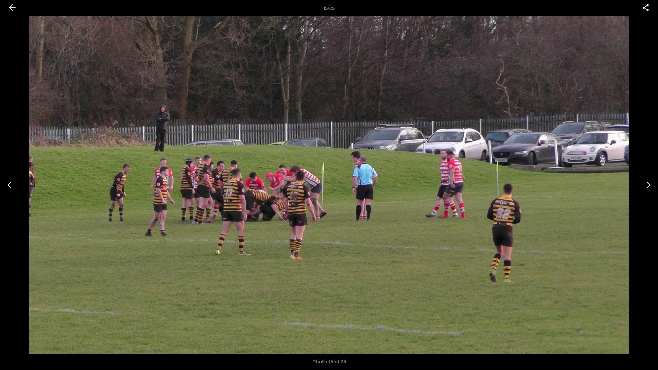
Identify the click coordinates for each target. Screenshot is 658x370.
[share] (646, 8)
